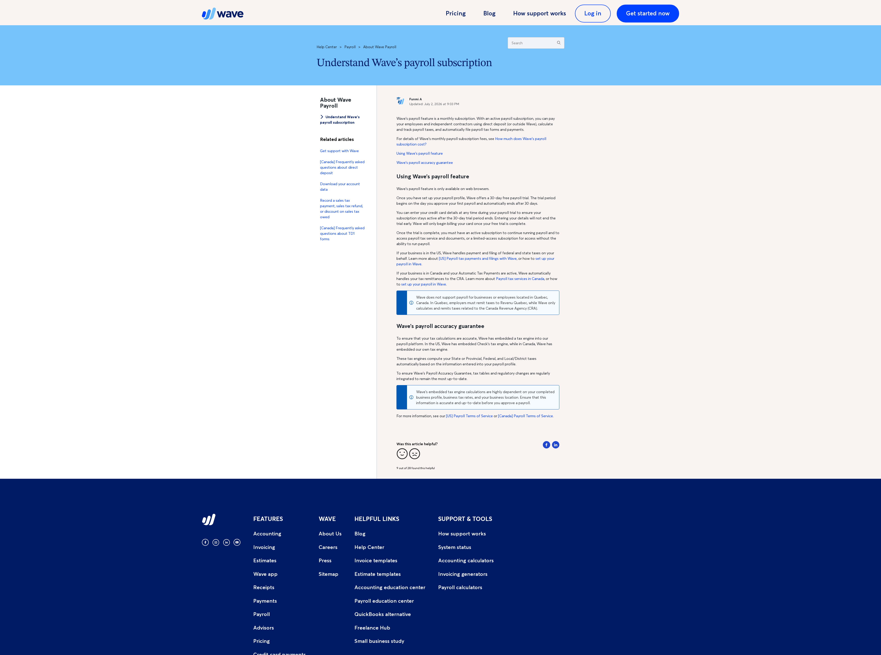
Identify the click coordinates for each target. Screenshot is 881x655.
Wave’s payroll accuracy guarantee (424, 162)
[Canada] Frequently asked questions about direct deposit (342, 167)
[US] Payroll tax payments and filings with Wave (478, 258)
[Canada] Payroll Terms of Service (525, 416)
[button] (402, 453)
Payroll (350, 47)
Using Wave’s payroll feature (419, 153)
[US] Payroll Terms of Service (469, 416)
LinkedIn (555, 444)
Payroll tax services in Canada (520, 278)
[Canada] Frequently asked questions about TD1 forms (342, 233)
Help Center (327, 47)
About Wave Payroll (379, 47)
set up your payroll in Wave (423, 284)
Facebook (546, 444)
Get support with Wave (339, 150)
